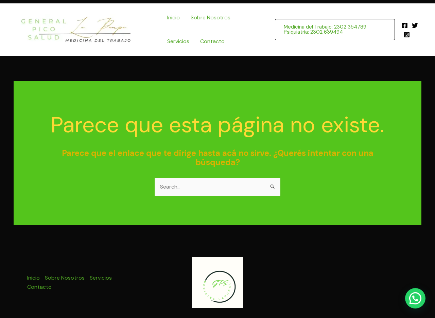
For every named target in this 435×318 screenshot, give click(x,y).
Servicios (178, 41)
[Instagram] (407, 35)
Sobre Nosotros (210, 17)
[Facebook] (405, 25)
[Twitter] (415, 25)
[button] (335, 29)
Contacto (212, 41)
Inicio (173, 17)
